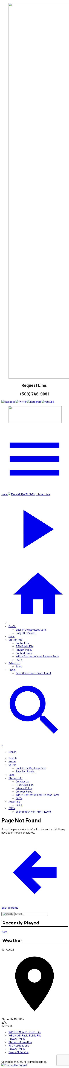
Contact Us (22, 643)
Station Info (15, 639)
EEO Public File (24, 646)
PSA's (11, 669)
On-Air (12, 626)
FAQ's (19, 659)
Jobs (11, 636)
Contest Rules (24, 653)
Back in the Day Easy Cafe (31, 629)
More (4, 931)
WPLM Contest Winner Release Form (37, 656)
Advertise (14, 663)
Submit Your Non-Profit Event (33, 673)
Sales (19, 666)
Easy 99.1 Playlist (26, 632)
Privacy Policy (24, 649)
